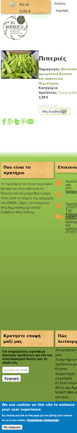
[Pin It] (24, 122)
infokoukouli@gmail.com (68, 192)
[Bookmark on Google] (10, 122)
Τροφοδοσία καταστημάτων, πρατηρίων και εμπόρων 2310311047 (68, 217)
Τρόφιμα (66, 92)
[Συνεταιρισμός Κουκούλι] (15, 40)
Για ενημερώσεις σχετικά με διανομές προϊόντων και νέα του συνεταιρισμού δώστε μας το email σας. (27, 357)
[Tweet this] (17, 122)
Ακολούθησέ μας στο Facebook (68, 183)
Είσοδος (60, 3)
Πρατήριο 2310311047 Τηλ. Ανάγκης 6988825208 (68, 206)
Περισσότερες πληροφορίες (43, 420)
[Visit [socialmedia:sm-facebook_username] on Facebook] (4, 122)
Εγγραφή (62, 10)
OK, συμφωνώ (12, 427)
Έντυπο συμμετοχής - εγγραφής (66, 373)
